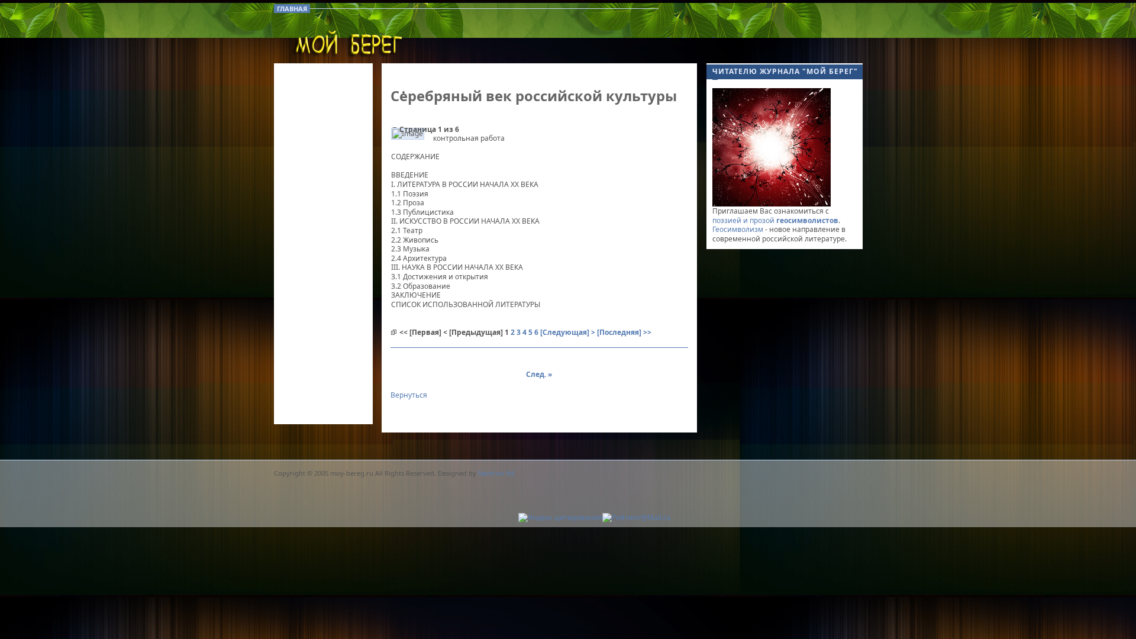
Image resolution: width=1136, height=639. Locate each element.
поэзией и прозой (775, 220)
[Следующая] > (567, 332)
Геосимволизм (737, 229)
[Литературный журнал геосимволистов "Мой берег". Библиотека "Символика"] (348, 47)
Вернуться (408, 395)
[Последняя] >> (624, 332)
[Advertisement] (774, 77)
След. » (539, 374)
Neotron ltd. (497, 473)
